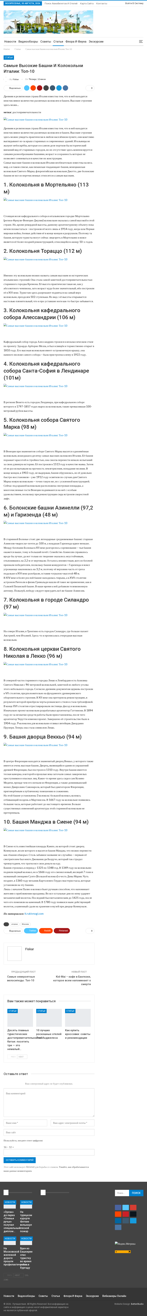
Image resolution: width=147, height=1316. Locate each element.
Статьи (58, 41)
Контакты (101, 3)
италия (14, 924)
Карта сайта (87, 3)
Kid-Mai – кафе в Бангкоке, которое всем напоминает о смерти (72, 980)
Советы (45, 41)
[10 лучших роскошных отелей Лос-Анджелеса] (49, 1018)
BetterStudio (137, 1304)
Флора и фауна (75, 41)
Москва (25, 924)
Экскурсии (96, 41)
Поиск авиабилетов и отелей (61, 3)
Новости (10, 41)
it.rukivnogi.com (34, 913)
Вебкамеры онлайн (114, 1296)
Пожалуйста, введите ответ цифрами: (23, 1140)
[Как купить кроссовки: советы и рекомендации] (78, 1018)
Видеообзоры (28, 41)
